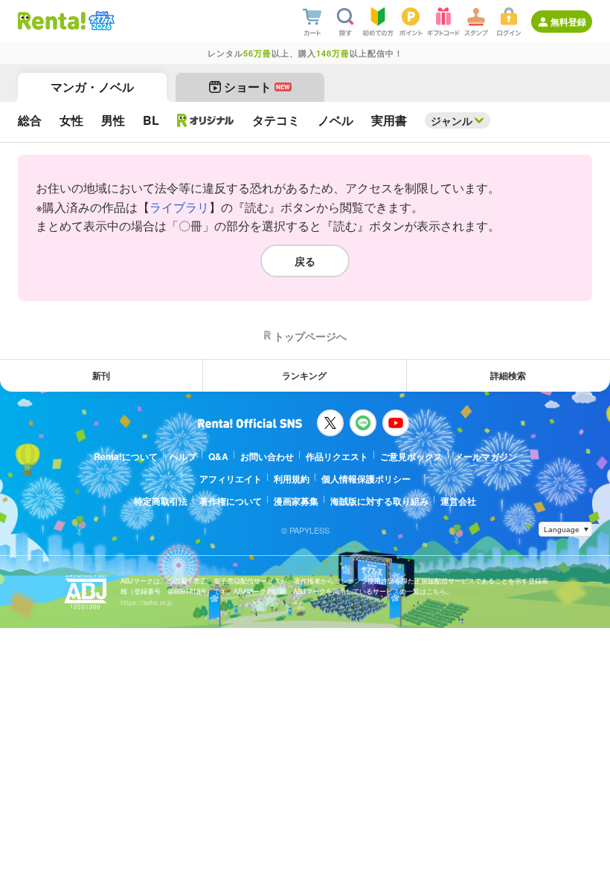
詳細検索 (508, 375)
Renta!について (126, 456)
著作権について (230, 501)
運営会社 (458, 501)
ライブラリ (179, 207)
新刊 (101, 375)
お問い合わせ (267, 456)
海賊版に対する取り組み (379, 501)
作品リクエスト (337, 456)
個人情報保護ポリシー (366, 478)
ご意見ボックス (411, 456)
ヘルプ (183, 456)
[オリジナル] (205, 120)
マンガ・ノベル (92, 86)
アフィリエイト (230, 478)
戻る (305, 260)
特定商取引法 (160, 501)
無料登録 (568, 21)
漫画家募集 (296, 501)
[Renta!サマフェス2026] (100, 20)
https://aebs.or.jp (147, 602)
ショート (257, 86)
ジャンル (451, 120)
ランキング (304, 375)
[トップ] (52, 21)
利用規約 (291, 478)
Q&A (218, 456)
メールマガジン (486, 456)
